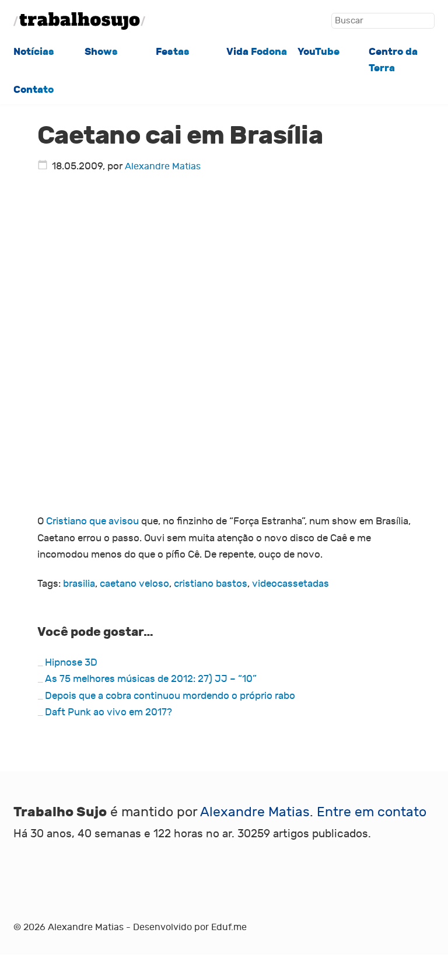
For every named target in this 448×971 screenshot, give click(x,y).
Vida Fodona (256, 52)
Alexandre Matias (163, 166)
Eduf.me (229, 927)
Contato (33, 89)
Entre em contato (371, 812)
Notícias (33, 52)
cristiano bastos (210, 583)
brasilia (79, 583)
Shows (101, 52)
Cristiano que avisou (92, 521)
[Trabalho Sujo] (79, 21)
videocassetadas (290, 583)
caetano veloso (134, 583)
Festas (173, 52)
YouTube (319, 52)
